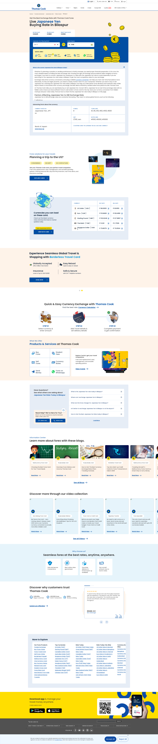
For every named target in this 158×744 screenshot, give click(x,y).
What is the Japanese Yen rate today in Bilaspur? (87, 391)
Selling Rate (50, 32)
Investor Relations (121, 725)
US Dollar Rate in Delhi (104, 656)
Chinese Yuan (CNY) (61, 672)
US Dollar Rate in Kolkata (104, 663)
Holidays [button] (59, 8)
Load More (96, 420)
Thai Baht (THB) (60, 668)
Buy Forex (38, 353)
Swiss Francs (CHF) (61, 661)
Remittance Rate (66, 32)
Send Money (38, 372)
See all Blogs (79, 482)
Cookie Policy (58, 740)
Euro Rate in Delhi (102, 675)
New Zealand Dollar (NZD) (63, 666)
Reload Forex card (40, 666)
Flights (75, 8)
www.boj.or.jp (39, 129)
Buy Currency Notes (40, 663)
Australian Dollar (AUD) (62, 654)
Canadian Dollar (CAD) (62, 652)
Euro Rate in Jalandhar (104, 666)
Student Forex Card (40, 668)
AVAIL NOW (39, 280)
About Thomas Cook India (35, 725)
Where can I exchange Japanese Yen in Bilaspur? (87, 397)
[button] (79, 290)
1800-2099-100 (34, 722)
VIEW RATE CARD (43, 232)
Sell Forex (38, 362)
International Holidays (52, 725)
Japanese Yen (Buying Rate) (41, 41)
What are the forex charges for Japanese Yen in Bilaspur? (89, 403)
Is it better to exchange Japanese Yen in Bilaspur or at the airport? (92, 408)
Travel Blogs (104, 725)
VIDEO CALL (43, 420)
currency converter (82, 80)
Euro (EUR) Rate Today (83, 663)
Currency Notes (59, 362)
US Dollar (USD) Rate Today (85, 647)
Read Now (34, 475)
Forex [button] (67, 8)
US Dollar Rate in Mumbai (105, 647)
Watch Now (35, 531)
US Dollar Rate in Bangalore (105, 649)
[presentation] (101, 622)
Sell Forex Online (39, 654)
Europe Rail (98, 8)
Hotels (82, 8)
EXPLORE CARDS (39, 178)
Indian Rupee (71, 41)
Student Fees (59, 353)
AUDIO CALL (59, 420)
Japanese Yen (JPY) (61, 659)
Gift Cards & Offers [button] (120, 8)
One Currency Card (40, 661)
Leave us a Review (37, 606)
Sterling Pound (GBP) (62, 649)
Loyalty (107, 8)
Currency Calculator (87, 307)
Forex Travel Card (40, 652)
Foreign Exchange (40, 647)
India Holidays (70, 725)
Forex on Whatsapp (60, 372)
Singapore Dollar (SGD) (62, 656)
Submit (119, 721)
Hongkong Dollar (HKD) (62, 663)
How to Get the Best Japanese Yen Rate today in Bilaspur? (90, 414)
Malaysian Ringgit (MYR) (62, 670)
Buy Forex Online (39, 649)
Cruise (89, 8)
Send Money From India (41, 672)
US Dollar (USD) (60, 647)
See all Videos (79, 538)
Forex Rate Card (39, 670)
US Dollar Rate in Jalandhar (105, 668)
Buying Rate (36, 32)
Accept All (110, 739)
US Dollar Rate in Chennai (105, 652)
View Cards (80, 369)
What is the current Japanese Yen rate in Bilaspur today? (50, 67)
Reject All (123, 739)
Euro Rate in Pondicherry (104, 654)
